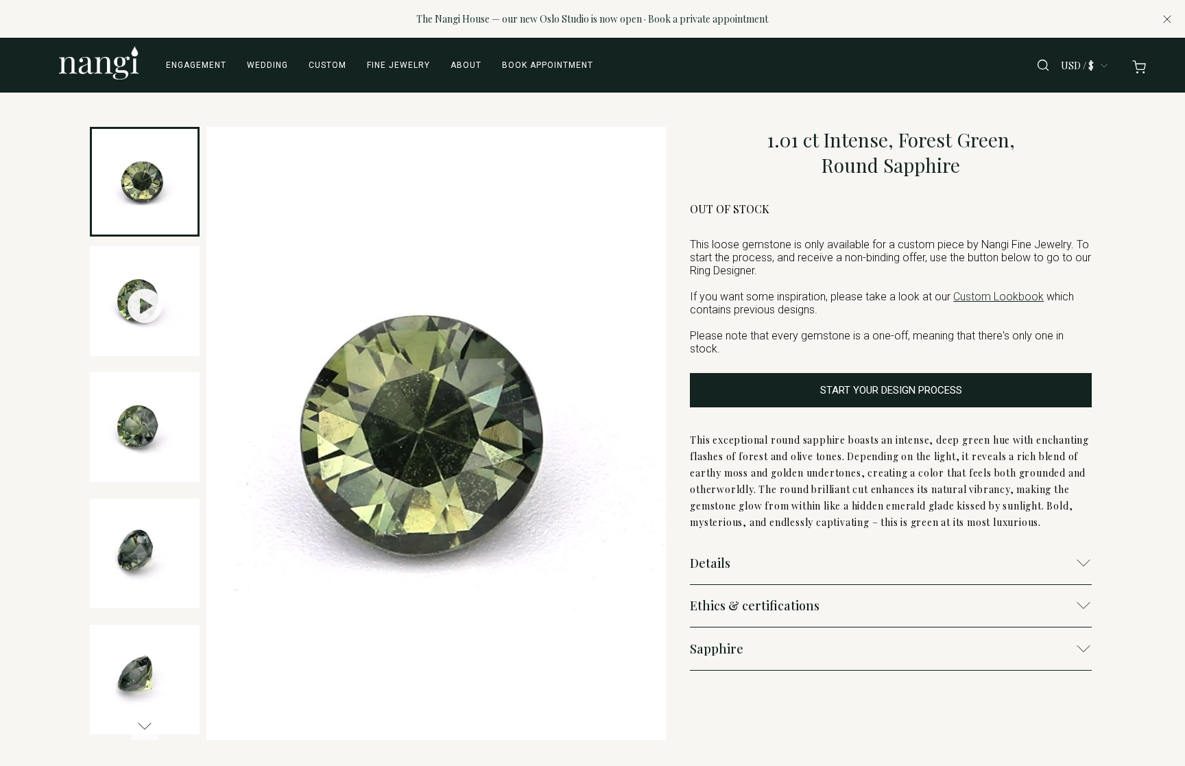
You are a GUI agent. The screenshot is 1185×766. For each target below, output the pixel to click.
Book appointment (547, 65)
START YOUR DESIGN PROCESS (891, 390)
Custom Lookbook (998, 296)
